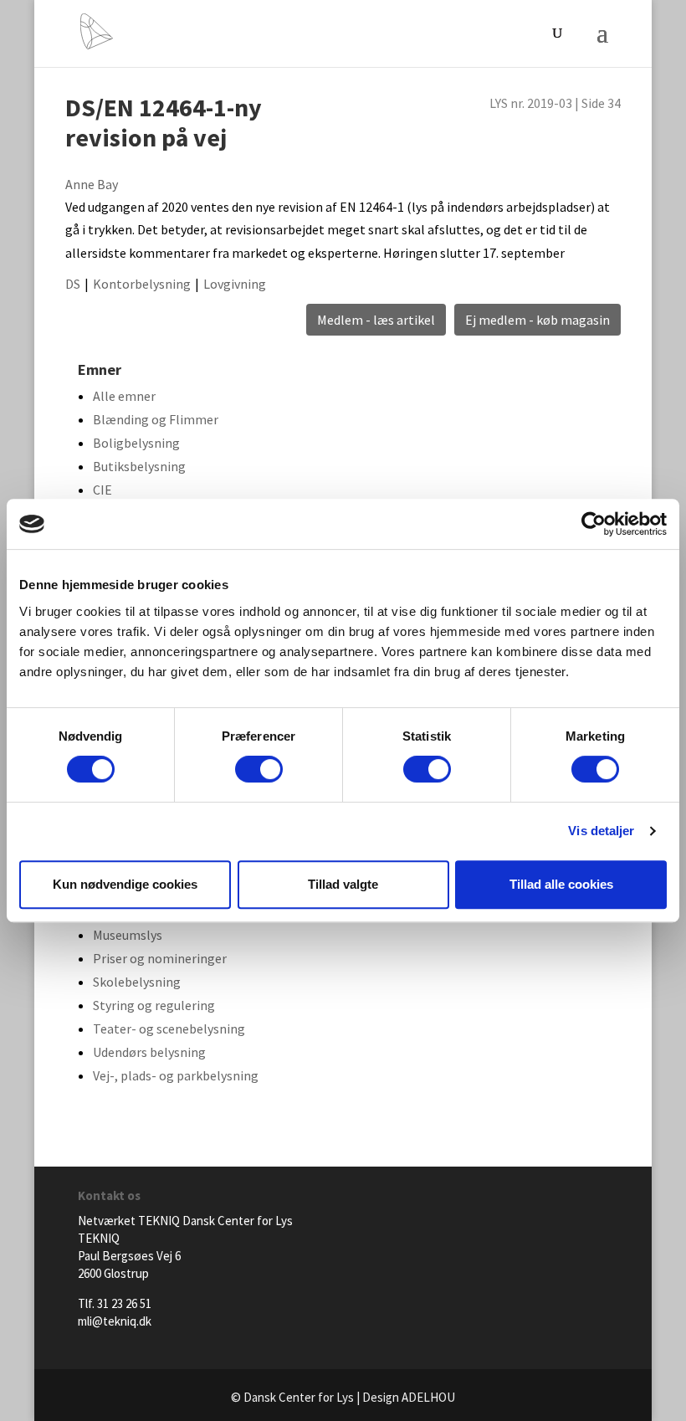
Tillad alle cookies (561, 884)
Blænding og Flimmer (155, 419)
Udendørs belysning (149, 1052)
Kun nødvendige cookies (125, 884)
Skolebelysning (137, 981)
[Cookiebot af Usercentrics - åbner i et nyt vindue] (593, 523)
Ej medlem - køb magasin (537, 319)
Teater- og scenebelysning (169, 1028)
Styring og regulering (154, 1005)
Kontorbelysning (142, 283)
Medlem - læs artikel (376, 319)
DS (72, 283)
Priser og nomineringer (160, 958)
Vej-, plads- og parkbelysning (176, 1075)
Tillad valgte (343, 884)
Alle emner (124, 395)
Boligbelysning (136, 442)
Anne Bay (91, 184)
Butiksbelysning (139, 466)
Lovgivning (234, 283)
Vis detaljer (601, 830)
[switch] (259, 769)
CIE (102, 489)
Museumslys (127, 934)
